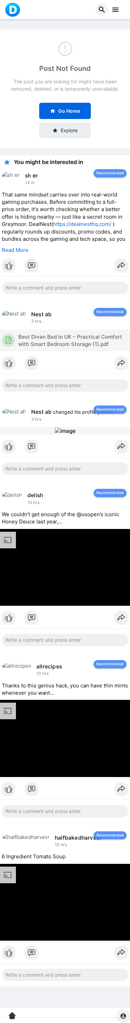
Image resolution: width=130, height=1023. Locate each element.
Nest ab (41, 314)
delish (35, 495)
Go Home (69, 111)
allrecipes (49, 666)
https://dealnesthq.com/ (82, 224)
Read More (15, 250)
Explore (69, 130)
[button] (102, 9)
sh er (31, 175)
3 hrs (36, 321)
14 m (30, 182)
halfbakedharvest (78, 837)
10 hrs (33, 502)
